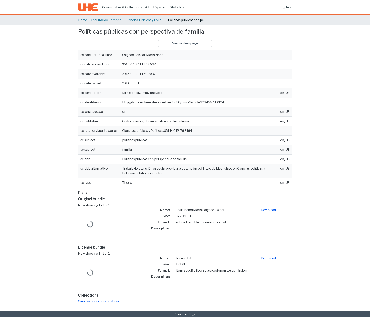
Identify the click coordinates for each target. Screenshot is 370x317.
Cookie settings (185, 314)
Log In (284, 7)
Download (268, 210)
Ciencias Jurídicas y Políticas (144, 20)
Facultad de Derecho (106, 20)
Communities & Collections (122, 7)
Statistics (177, 7)
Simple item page (185, 43)
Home (82, 20)
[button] (275, 7)
